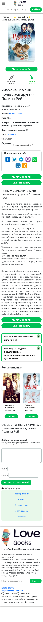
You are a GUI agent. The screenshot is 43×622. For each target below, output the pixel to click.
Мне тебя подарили (9, 406)
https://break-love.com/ (12, 590)
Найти (36, 9)
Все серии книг (22, 493)
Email (4, 475)
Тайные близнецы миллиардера (31, 406)
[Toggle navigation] (3, 3)
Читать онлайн (21, 69)
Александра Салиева (11, 410)
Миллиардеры (21, 511)
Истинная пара (21, 505)
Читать (11, 416)
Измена (12, 134)
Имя (4, 468)
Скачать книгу (21, 182)
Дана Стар (29, 410)
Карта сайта (7, 588)
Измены (21, 499)
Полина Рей (15, 113)
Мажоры (21, 516)
